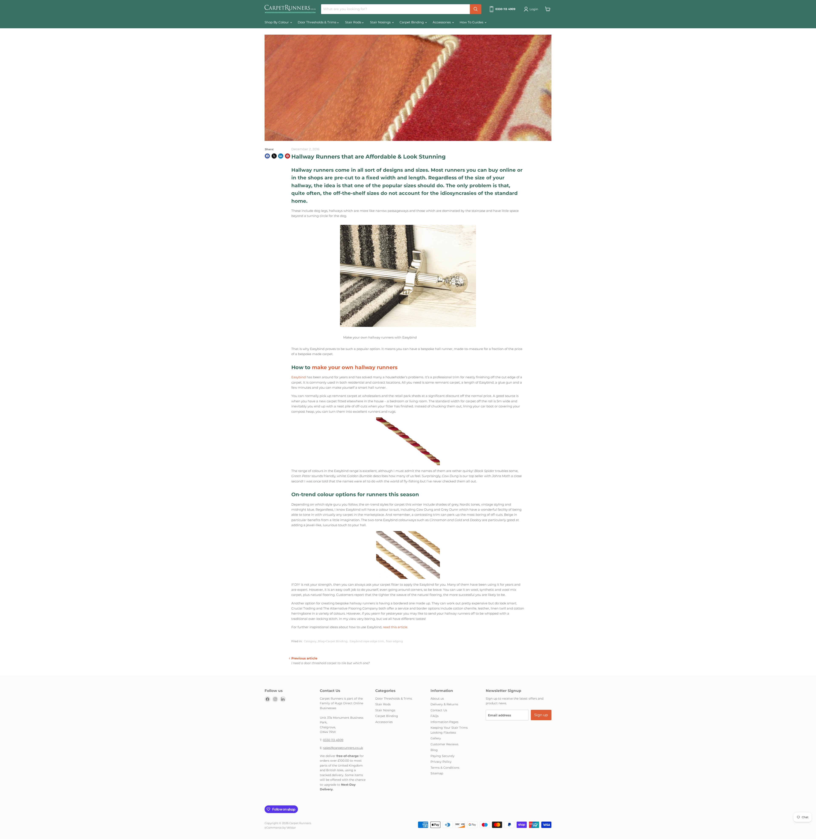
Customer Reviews (444, 744)
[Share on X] (274, 156)
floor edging (394, 641)
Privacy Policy (441, 762)
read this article (395, 627)
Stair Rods (353, 22)
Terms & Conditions (445, 768)
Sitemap (437, 773)
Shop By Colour (277, 22)
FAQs (435, 716)
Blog (434, 750)
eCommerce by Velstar (280, 827)
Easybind (298, 377)
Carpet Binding (412, 22)
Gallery (436, 738)
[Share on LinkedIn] (280, 156)
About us (437, 698)
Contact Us (439, 710)
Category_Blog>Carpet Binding (325, 641)
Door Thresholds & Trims (317, 22)
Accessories (442, 22)
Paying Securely (443, 756)
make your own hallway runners (355, 367)
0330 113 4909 (333, 740)
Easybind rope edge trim (367, 641)
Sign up (541, 715)
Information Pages (444, 722)
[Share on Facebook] (267, 156)
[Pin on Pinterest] (287, 156)
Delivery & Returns (444, 704)
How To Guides (472, 22)
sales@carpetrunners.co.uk (343, 748)
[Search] (475, 9)
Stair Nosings (380, 22)
